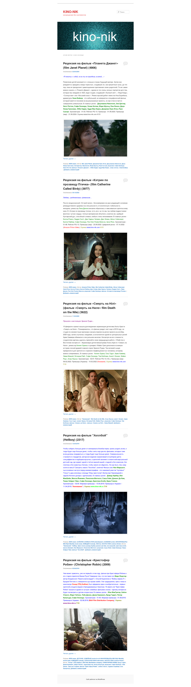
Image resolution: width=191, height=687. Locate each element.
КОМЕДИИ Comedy (89, 544)
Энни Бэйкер (123, 168)
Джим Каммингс (68, 664)
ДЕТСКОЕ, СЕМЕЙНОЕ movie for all (88, 658)
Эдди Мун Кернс (103, 168)
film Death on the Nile (97, 419)
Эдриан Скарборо (114, 666)
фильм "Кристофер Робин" (89, 666)
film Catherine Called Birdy (104, 287)
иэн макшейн (111, 546)
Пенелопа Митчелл (90, 548)
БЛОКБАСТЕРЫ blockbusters (93, 542)
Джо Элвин (94, 289)
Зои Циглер (78, 166)
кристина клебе (121, 546)
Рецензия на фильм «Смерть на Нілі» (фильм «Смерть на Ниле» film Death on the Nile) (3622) (89, 307)
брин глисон (82, 546)
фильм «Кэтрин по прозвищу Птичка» (114, 291)
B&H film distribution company (92, 662)
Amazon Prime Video (88, 287)
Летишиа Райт (91, 421)
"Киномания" (86, 419)
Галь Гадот (72, 421)
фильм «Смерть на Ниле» (78, 423)
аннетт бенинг (118, 419)
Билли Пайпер (85, 289)
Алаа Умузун (109, 419)
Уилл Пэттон (67, 168)
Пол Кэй (70, 291)
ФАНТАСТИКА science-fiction (111, 544)
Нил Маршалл (78, 548)
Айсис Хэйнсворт (119, 287)
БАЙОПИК (80, 542)
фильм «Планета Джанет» (81, 168)
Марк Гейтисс (78, 664)
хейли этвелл (102, 666)
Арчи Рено (66, 289)
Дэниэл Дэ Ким (101, 546)
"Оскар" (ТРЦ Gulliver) (75, 662)
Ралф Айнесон (79, 291)
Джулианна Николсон (114, 164)
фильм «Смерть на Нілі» (95, 423)
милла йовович (68, 548)
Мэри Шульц (94, 166)
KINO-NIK (70, 11)
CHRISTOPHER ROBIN (110, 662)
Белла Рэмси (75, 289)
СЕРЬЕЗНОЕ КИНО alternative (94, 660)
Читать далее (69, 158)
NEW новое (72, 164)
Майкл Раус (100, 421)
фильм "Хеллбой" (78, 550)
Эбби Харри (94, 168)
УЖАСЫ (98, 544)
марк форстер (88, 664)
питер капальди (99, 664)
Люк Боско (85, 166)
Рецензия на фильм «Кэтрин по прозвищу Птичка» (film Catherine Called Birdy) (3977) (86, 184)
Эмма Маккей (108, 423)
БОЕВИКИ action (109, 542)
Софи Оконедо (119, 166)
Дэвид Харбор (91, 546)
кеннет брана (81, 421)
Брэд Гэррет (122, 662)
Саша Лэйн (107, 548)
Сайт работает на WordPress (95, 679)
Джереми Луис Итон (99, 164)
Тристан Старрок (73, 666)
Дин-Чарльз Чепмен (104, 289)
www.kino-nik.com (93, 227)
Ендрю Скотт (116, 289)
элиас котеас (114, 168)
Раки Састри (103, 166)
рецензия (111, 166)
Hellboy (74, 546)
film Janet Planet (87, 164)
